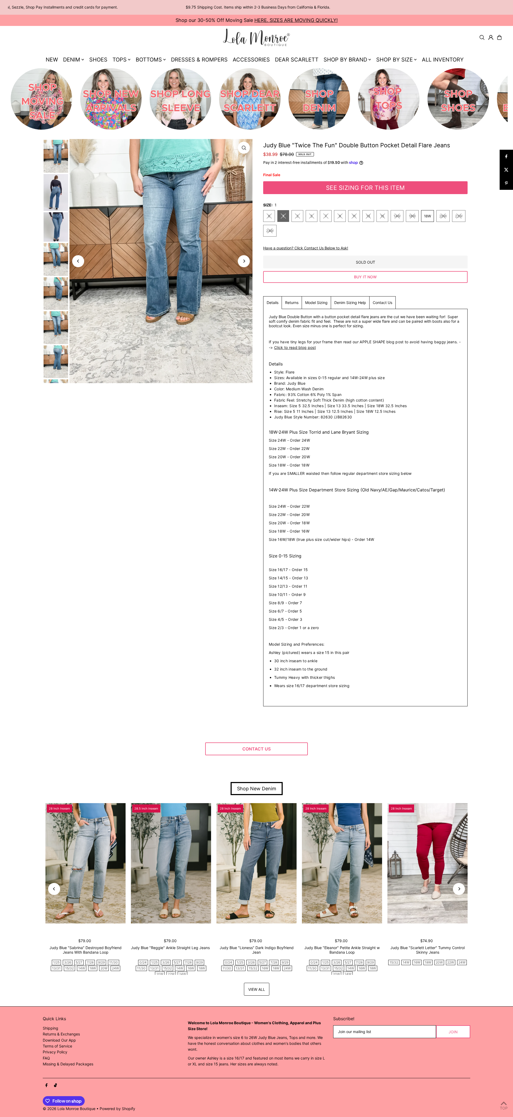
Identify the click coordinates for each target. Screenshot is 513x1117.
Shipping (50, 1028)
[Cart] (499, 37)
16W (412, 216)
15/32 (69, 968)
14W (397, 216)
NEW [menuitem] (52, 59)
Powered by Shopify (117, 1108)
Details (272, 302)
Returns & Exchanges (61, 1034)
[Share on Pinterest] (506, 183)
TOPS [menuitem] (119, 59)
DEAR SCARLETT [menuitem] (296, 59)
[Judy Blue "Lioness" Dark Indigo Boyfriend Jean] (256, 863)
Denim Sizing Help (350, 302)
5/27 (79, 962)
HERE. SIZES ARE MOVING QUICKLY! (296, 20)
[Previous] (78, 261)
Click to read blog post (295, 347)
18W (427, 216)
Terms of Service (57, 1046)
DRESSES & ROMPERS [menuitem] (199, 59)
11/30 (113, 962)
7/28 (90, 962)
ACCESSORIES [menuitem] (251, 59)
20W (443, 216)
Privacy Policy (55, 1052)
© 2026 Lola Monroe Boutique (69, 1108)
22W (459, 216)
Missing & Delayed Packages (68, 1064)
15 (382, 216)
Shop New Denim (256, 788)
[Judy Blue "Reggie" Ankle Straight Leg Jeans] (171, 863)
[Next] (244, 261)
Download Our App (59, 1040)
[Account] (490, 37)
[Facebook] (46, 1085)
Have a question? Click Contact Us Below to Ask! (305, 248)
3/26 (67, 962)
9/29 (101, 962)
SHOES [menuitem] (98, 59)
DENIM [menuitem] (71, 59)
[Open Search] (482, 37)
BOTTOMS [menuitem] (149, 59)
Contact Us (382, 302)
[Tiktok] (55, 1085)
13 (368, 216)
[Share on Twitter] (506, 169)
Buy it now (365, 277)
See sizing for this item (365, 187)
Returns (291, 302)
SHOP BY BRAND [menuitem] (345, 59)
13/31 (56, 968)
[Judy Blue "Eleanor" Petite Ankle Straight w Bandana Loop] (342, 863)
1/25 (56, 962)
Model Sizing (316, 302)
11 (354, 216)
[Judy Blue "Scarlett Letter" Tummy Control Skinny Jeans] (427, 863)
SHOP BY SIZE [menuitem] (394, 59)
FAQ (46, 1058)
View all (256, 989)
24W (270, 231)
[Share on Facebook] (506, 156)
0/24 (143, 962)
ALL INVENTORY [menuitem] (443, 59)
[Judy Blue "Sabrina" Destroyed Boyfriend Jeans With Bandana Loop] (85, 863)
